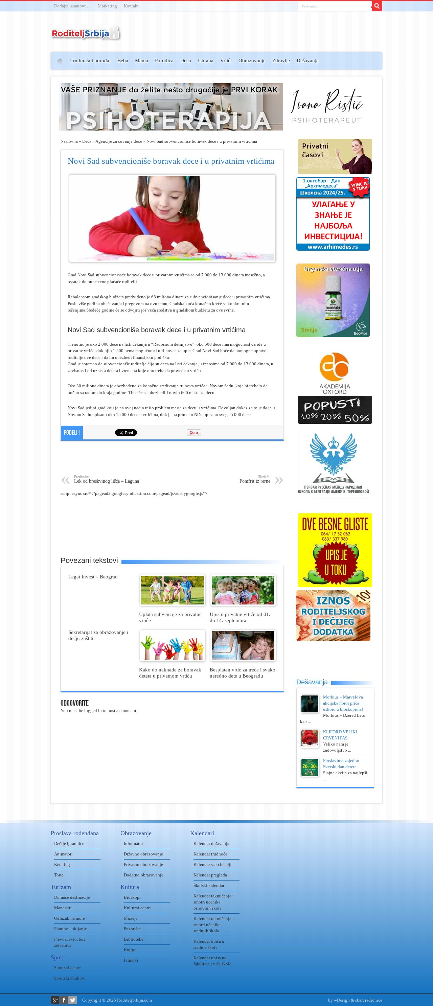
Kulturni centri (137, 907)
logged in (93, 710)
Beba (122, 60)
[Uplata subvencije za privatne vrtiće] (172, 604)
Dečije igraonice (69, 843)
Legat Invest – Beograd (93, 576)
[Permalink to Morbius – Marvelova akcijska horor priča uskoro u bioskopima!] (310, 711)
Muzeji (130, 918)
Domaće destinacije (72, 897)
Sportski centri (67, 967)
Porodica (164, 60)
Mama (141, 60)
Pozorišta (132, 928)
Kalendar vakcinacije (212, 864)
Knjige (130, 949)
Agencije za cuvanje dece (118, 141)
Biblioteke (133, 939)
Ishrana (205, 60)
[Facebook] (64, 1000)
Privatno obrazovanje (143, 864)
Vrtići (226, 60)
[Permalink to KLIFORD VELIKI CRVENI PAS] (310, 746)
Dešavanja (308, 60)
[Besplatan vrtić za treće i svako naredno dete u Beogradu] (243, 659)
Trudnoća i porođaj (90, 60)
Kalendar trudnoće (210, 853)
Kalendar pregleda (210, 874)
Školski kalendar (208, 885)
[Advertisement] (24, 151)
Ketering (62, 864)
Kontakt (131, 5)
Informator (133, 843)
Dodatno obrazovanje (143, 874)
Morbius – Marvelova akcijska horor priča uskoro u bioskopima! (343, 703)
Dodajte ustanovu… (72, 5)
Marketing (107, 5)
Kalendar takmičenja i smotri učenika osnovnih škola (213, 902)
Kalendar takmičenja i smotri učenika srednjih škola (213, 924)
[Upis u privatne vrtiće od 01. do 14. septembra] (243, 604)
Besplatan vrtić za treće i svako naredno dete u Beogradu (242, 673)
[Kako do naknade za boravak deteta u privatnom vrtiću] (172, 659)
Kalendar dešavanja (211, 843)
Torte (59, 874)
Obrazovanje (252, 60)
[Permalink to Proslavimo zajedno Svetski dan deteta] (310, 775)
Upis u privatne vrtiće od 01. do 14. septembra (240, 617)
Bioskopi (132, 897)
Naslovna (69, 141)
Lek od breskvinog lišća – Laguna (106, 479)
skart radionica (368, 1000)
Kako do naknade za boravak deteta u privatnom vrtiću (170, 673)
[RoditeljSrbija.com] (86, 37)
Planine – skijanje (70, 928)
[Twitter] (72, 1000)
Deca (185, 60)
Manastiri (63, 907)
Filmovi (131, 960)
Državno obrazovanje (143, 853)
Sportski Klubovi (70, 978)
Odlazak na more (69, 918)
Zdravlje (281, 60)
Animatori (63, 853)
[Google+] (55, 1000)
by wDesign (339, 1000)
